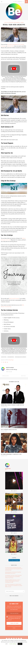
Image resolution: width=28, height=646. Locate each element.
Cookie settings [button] (12, 643)
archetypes (3, 46)
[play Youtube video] (14, 68)
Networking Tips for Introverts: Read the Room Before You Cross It (13, 573)
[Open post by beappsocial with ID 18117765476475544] (14, 502)
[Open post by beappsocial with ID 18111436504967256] (14, 523)
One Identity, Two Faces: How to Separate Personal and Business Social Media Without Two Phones (13, 576)
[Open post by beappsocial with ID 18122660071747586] (14, 544)
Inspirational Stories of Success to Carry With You (12, 405)
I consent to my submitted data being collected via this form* (14, 618)
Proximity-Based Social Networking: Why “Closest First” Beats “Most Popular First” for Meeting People (13, 569)
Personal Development (14, 22)
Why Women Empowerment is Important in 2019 (11, 454)
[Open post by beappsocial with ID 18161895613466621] (14, 480)
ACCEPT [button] (19, 643)
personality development (12, 44)
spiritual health (10, 46)
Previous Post (5, 375)
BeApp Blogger (11, 359)
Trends (22, 22)
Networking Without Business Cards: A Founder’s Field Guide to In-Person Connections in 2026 (12, 581)
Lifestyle (6, 22)
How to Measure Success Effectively (9, 429)
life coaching (21, 44)
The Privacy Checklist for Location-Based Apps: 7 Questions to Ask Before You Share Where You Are (13, 585)
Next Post (23, 375)
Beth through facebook (14, 298)
